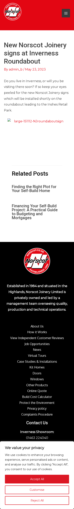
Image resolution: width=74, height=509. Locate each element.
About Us (37, 326)
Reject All (37, 500)
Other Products (37, 385)
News (37, 350)
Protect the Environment (37, 403)
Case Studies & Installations (37, 361)
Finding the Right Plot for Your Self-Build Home (34, 188)
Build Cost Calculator (37, 397)
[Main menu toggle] (66, 13)
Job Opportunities (37, 344)
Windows (37, 379)
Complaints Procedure (37, 414)
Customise (37, 490)
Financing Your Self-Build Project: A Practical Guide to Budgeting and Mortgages (35, 212)
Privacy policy (37, 408)
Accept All (37, 479)
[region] (37, 475)
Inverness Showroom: (37, 432)
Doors (37, 373)
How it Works (37, 332)
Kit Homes (37, 367)
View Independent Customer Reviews (37, 338)
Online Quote (37, 391)
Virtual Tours (37, 356)
